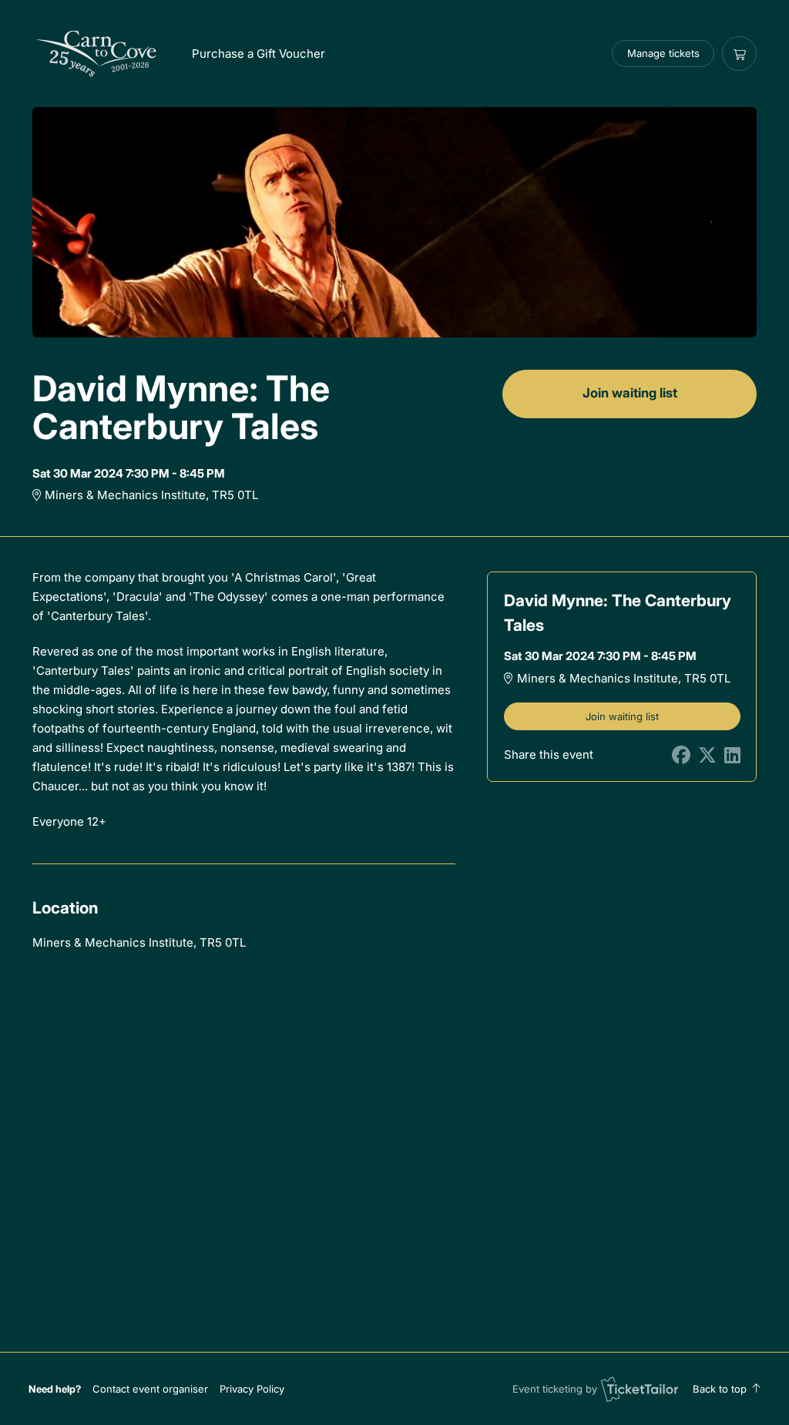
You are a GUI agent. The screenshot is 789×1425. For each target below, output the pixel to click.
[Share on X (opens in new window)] (707, 755)
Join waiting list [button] (630, 393)
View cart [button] (739, 53)
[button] (150, 1389)
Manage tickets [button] (663, 53)
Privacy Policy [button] (252, 1389)
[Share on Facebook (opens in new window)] (681, 755)
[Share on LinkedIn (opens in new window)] (732, 755)
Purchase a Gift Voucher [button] (258, 53)
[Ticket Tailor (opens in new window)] (639, 1388)
